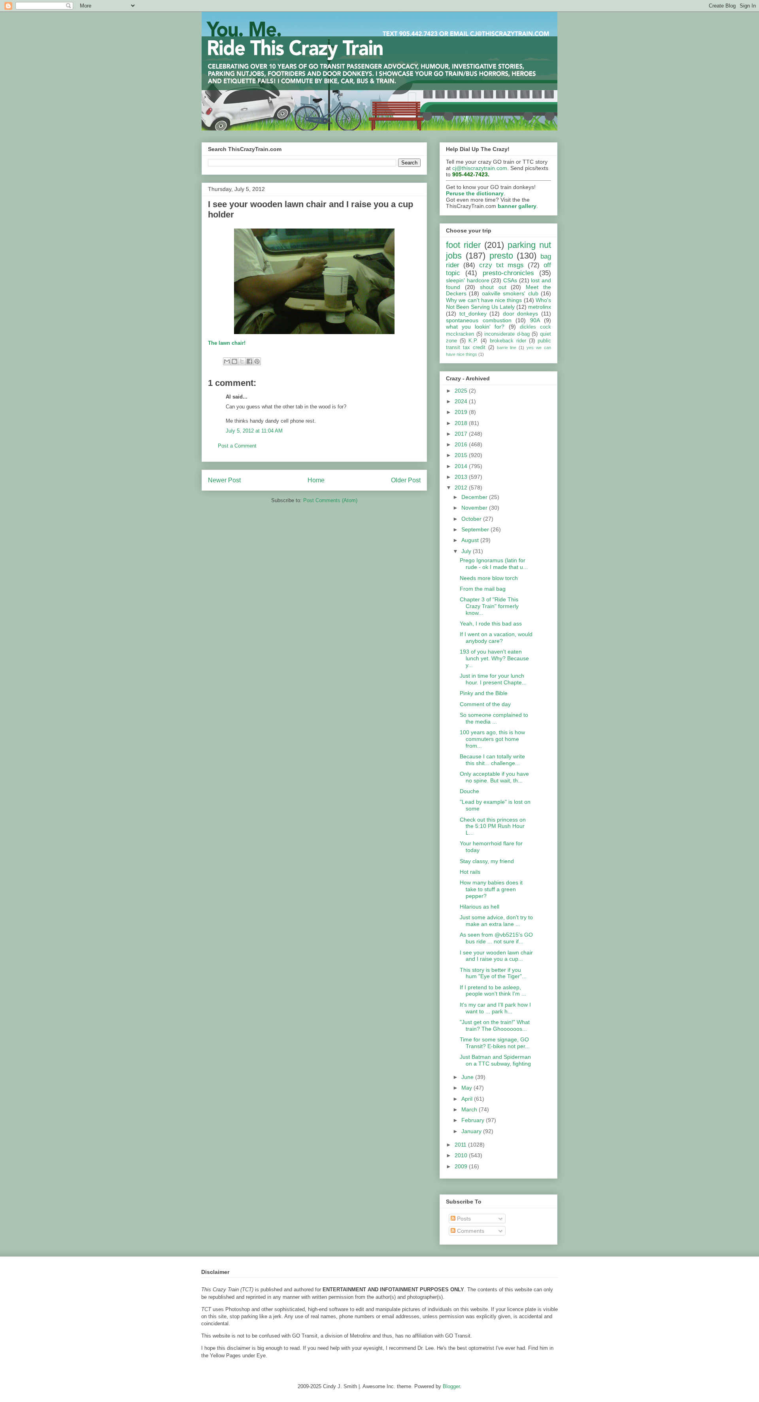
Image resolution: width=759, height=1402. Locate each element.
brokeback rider (508, 341)
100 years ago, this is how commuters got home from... (492, 739)
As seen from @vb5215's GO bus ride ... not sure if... (496, 938)
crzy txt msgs (501, 265)
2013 (462, 477)
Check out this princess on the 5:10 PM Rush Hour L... (493, 826)
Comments (469, 1231)
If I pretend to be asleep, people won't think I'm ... (493, 990)
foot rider (463, 245)
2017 (462, 434)
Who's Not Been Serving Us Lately (498, 303)
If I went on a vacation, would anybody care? (496, 637)
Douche (469, 791)
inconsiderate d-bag (507, 334)
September (476, 529)
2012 (462, 487)
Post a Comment (237, 446)
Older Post (406, 480)
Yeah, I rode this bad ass (491, 623)
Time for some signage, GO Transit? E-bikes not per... (495, 1042)
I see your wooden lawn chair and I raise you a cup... (496, 955)
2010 (462, 1155)
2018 (462, 423)
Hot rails (470, 872)
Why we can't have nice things (484, 300)
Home (316, 480)
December (475, 497)
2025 (462, 390)
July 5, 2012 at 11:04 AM (254, 431)
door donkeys (520, 313)
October (472, 519)
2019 (462, 412)
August (470, 540)
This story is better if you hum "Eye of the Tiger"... (493, 973)
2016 (462, 444)
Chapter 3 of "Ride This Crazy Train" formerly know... (489, 606)
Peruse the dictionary (475, 193)
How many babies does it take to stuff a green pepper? (491, 889)
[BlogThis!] (234, 361)
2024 (462, 401)
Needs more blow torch (489, 578)
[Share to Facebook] (249, 361)
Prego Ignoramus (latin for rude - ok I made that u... (494, 563)
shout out (493, 287)
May (467, 1088)
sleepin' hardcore (467, 280)
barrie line (507, 347)
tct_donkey (473, 313)
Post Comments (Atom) (330, 500)
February (473, 1120)
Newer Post (224, 480)
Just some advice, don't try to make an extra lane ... (496, 920)
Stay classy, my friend (487, 861)
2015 (462, 455)
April (467, 1099)
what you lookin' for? (475, 326)
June (468, 1077)
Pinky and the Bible (484, 693)
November (475, 507)
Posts (463, 1218)
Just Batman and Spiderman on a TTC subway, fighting (495, 1060)
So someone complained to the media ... (494, 718)
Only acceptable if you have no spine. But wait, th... (494, 777)
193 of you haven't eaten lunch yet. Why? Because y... (494, 658)
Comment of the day (485, 704)
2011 (461, 1144)
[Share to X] (242, 361)
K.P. (473, 341)
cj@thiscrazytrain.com (479, 168)
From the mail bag (483, 589)
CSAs (510, 280)
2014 (462, 466)
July (467, 551)
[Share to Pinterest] (257, 361)
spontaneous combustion (479, 320)
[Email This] (227, 361)
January (472, 1131)
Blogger (451, 1386)
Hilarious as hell (479, 906)
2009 (462, 1166)
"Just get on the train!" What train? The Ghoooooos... (495, 1025)
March (470, 1109)
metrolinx (539, 307)
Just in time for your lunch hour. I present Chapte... (493, 679)
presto (501, 256)
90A (535, 320)
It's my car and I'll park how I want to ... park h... (495, 1008)
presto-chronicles (508, 273)
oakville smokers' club (510, 293)
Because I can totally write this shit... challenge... (492, 759)
